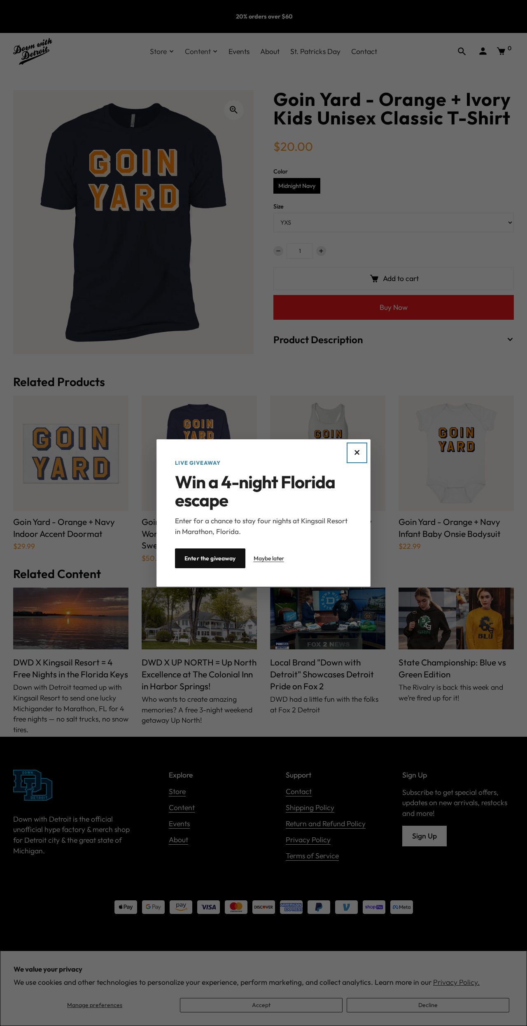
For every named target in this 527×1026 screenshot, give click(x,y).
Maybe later (269, 558)
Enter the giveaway (210, 558)
